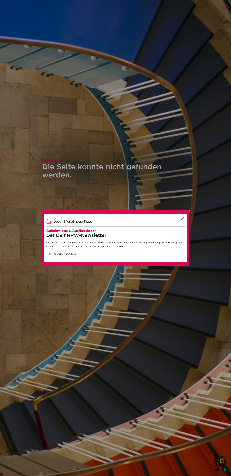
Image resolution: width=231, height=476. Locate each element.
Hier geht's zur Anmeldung (62, 254)
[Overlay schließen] (182, 218)
